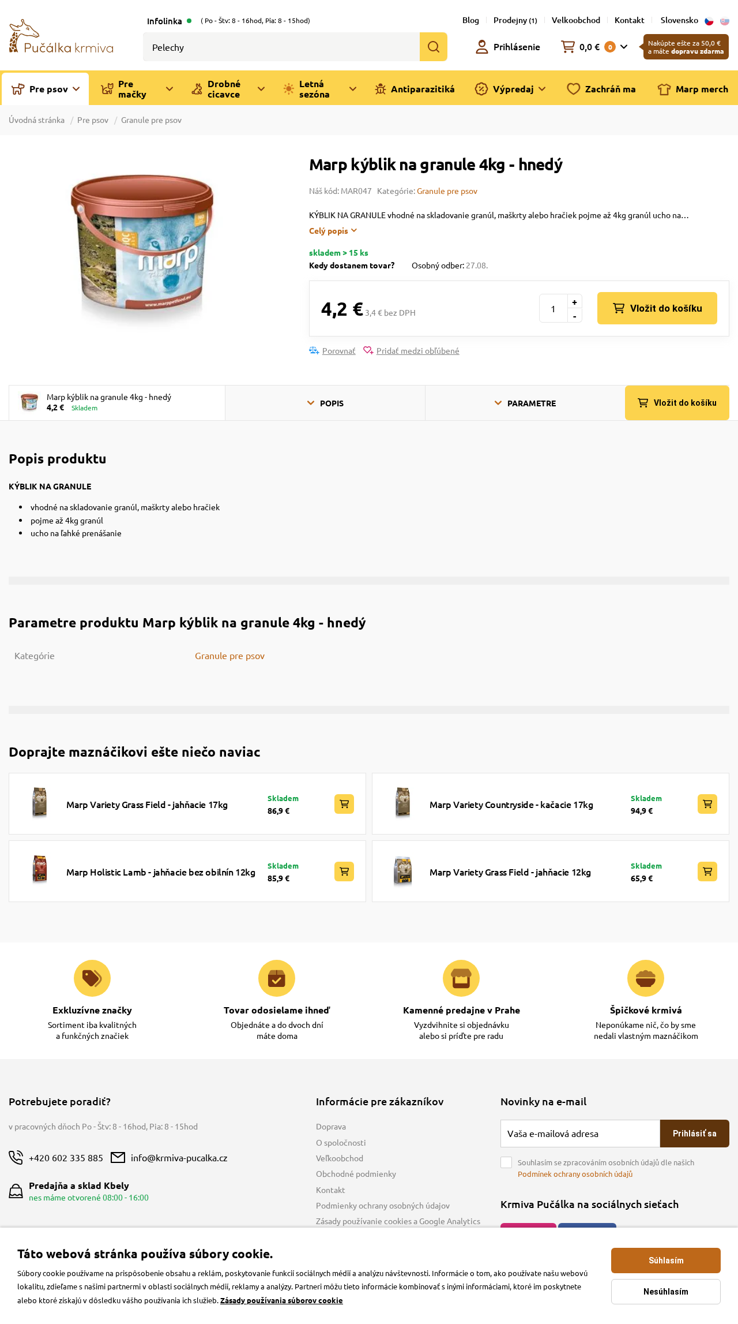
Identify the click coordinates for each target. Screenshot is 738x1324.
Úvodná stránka (37, 119)
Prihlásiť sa (695, 1133)
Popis (332, 403)
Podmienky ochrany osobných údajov (383, 1205)
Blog (470, 19)
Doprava (331, 1126)
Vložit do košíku (666, 308)
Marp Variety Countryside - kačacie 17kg (511, 804)
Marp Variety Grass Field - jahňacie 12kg (510, 871)
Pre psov (92, 119)
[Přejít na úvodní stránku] (61, 34)
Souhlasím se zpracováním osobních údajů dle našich (606, 1168)
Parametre (531, 403)
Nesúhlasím (665, 1291)
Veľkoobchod (339, 1158)
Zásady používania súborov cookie (281, 1300)
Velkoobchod (576, 19)
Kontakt (630, 19)
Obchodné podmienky (356, 1173)
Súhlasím (666, 1260)
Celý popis (328, 230)
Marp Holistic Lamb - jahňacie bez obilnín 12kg (160, 871)
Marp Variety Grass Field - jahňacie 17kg (147, 804)
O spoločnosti (341, 1142)
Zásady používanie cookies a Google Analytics (398, 1220)
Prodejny (515, 19)
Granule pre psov (151, 119)
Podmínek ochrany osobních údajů (575, 1174)
